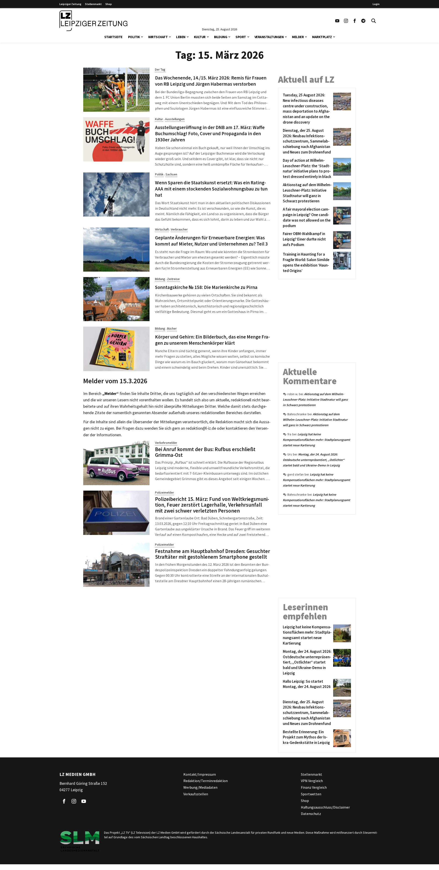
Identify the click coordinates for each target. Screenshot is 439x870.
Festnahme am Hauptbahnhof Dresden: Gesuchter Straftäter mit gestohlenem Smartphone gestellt (212, 554)
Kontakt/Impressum (199, 774)
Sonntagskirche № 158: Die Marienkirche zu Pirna (206, 287)
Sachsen (171, 174)
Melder (298, 37)
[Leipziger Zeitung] (93, 21)
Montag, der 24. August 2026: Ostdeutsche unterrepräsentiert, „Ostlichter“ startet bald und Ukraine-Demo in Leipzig (314, 459)
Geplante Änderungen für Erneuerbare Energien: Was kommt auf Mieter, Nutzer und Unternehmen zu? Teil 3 (211, 241)
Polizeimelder (164, 492)
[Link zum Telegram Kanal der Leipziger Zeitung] (363, 20)
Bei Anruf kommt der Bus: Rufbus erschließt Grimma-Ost (205, 452)
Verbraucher (179, 229)
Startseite (113, 37)
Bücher (172, 328)
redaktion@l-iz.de (201, 428)
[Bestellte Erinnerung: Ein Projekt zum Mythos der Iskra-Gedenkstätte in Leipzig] (341, 738)
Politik (134, 37)
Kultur (200, 37)
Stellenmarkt (93, 4)
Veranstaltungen (269, 37)
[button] (142, 36)
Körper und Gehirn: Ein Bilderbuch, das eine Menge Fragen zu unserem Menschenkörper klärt (212, 340)
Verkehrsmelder (166, 443)
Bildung (220, 37)
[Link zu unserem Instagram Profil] (346, 20)
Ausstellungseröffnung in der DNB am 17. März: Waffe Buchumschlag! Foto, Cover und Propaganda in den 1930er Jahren (210, 133)
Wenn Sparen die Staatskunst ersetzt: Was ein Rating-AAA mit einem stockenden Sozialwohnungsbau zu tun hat (211, 189)
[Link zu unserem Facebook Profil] (354, 20)
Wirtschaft (158, 37)
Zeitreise (173, 279)
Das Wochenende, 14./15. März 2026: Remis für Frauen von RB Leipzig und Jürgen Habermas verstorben (210, 81)
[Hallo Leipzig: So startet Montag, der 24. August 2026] (341, 688)
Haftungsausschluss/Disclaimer (325, 807)
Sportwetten (311, 794)
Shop (108, 4)
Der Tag (160, 69)
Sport (241, 37)
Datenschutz (311, 813)
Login (376, 4)
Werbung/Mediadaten (200, 787)
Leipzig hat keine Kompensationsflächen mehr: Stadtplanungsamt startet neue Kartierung (316, 439)
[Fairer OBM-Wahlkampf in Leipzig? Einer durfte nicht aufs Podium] (341, 240)
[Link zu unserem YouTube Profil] (337, 20)
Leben (180, 37)
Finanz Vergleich (314, 787)
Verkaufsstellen (195, 794)
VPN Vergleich (312, 780)
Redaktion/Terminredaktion (205, 780)
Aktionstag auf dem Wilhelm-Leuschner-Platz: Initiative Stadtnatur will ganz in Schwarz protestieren (315, 399)
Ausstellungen (175, 119)
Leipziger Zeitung (70, 4)
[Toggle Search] (374, 21)
